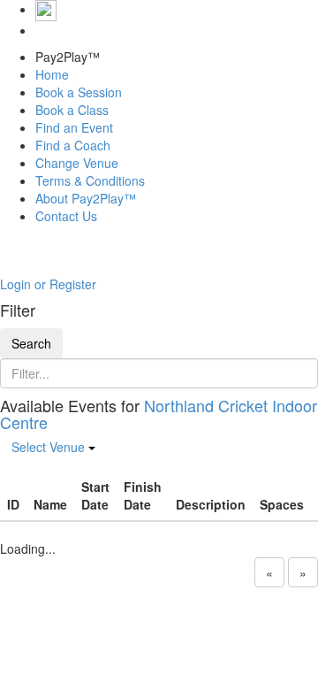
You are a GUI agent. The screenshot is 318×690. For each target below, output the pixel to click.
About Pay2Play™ (85, 198)
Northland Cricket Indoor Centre (158, 414)
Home (52, 74)
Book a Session (78, 92)
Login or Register (48, 284)
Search (31, 343)
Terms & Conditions (90, 180)
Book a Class (72, 110)
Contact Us (66, 216)
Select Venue (49, 447)
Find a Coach (72, 145)
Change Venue (76, 163)
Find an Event (74, 127)
